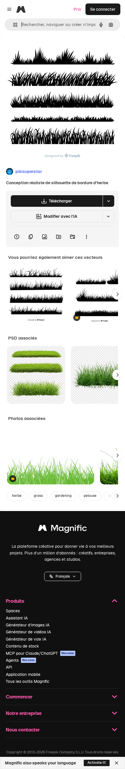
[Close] (116, 762)
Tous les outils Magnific (27, 681)
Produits (15, 601)
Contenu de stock (22, 646)
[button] (62, 576)
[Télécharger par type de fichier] (108, 201)
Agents (20, 660)
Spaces (13, 610)
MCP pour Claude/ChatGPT (40, 653)
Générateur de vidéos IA (28, 632)
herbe (17, 495)
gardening (63, 495)
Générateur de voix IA (26, 639)
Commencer (19, 697)
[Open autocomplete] (13, 25)
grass (38, 495)
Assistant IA (17, 618)
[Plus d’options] (86, 236)
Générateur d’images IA (27, 625)
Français (63, 576)
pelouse (90, 495)
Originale (38, 49)
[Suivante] (117, 294)
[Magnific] (62, 529)
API (9, 667)
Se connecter (103, 9)
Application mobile (23, 674)
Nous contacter (23, 729)
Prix (77, 9)
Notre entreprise (24, 713)
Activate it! (97, 762)
